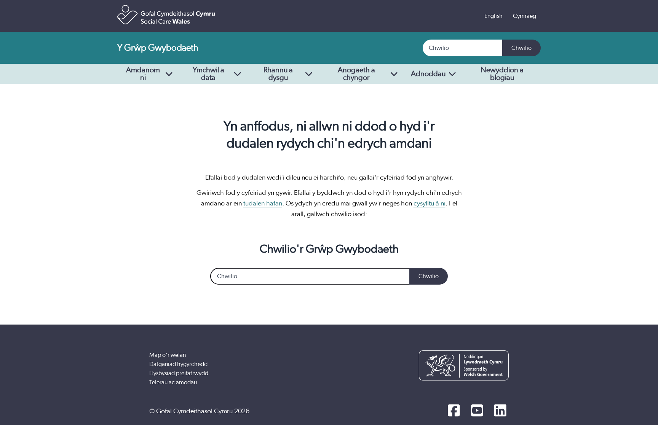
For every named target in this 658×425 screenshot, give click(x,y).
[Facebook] (453, 411)
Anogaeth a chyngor (356, 73)
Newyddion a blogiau (502, 73)
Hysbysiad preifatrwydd (178, 373)
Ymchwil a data (208, 73)
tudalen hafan (262, 203)
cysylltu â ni (430, 203)
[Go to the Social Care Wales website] (166, 14)
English (493, 16)
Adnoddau (428, 74)
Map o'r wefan (167, 355)
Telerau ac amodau (173, 382)
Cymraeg (524, 16)
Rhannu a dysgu (278, 73)
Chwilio (521, 48)
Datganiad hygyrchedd (178, 364)
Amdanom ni (143, 73)
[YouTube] (477, 411)
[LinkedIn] (500, 411)
